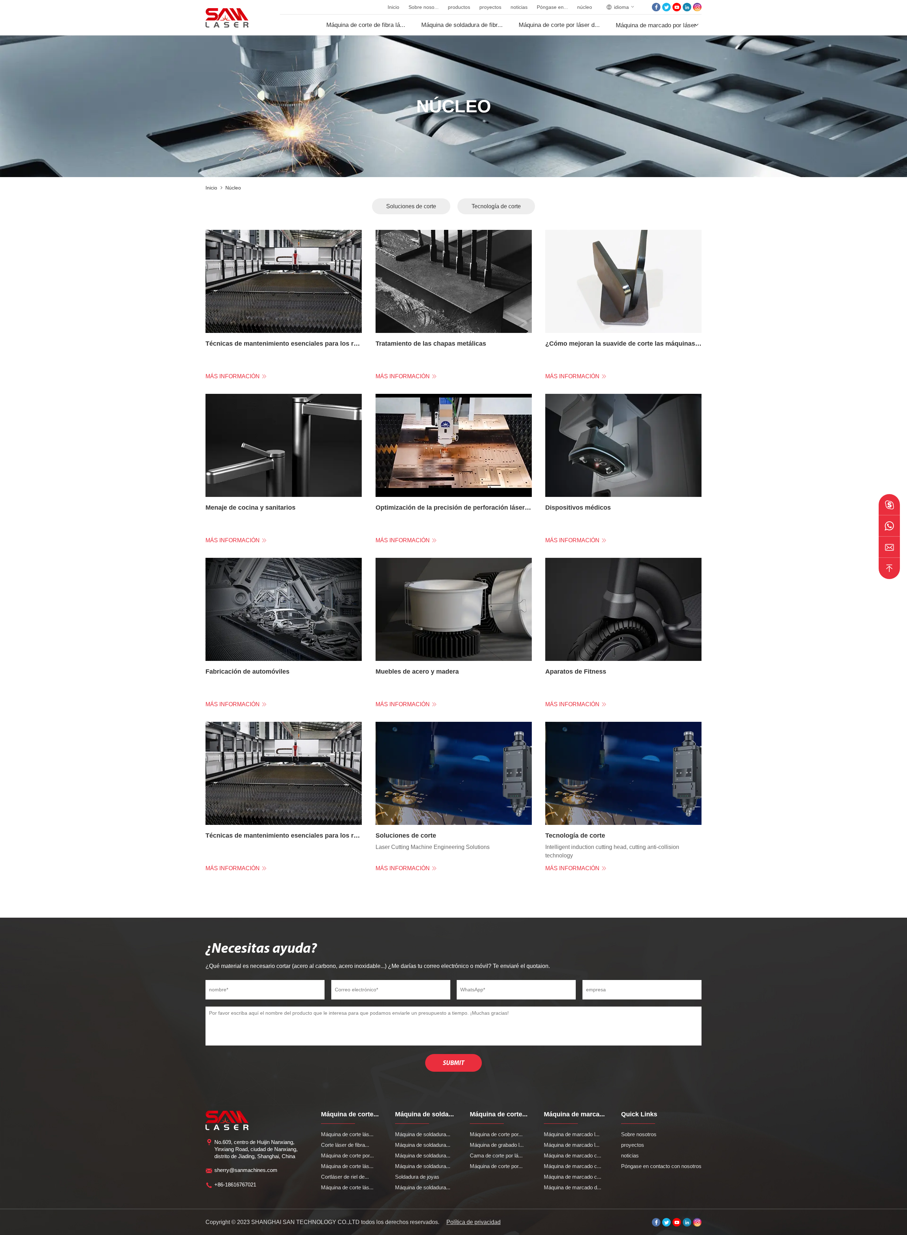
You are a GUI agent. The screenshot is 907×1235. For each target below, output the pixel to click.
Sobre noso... (424, 7)
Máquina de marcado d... (572, 1187)
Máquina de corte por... (347, 1155)
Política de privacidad (473, 1222)
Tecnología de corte (496, 206)
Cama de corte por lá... (496, 1155)
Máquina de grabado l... (497, 1145)
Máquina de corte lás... (347, 1134)
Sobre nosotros (639, 1134)
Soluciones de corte (411, 206)
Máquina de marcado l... (571, 1134)
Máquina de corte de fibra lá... (365, 25)
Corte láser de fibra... (345, 1145)
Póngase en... (552, 7)
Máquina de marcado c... (572, 1155)
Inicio (393, 7)
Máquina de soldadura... (422, 1134)
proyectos (490, 7)
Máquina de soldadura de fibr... (462, 25)
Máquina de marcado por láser (656, 25)
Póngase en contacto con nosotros (661, 1166)
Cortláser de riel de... (345, 1177)
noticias (519, 7)
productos (459, 7)
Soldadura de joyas (417, 1177)
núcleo (584, 7)
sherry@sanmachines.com (245, 1170)
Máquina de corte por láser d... (559, 25)
